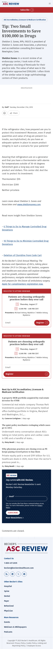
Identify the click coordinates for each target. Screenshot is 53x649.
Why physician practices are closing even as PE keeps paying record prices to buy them (24, 450)
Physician (8, 611)
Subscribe (24, 10)
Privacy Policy (20, 643)
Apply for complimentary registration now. (22, 284)
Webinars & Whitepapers (15, 627)
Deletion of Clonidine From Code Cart (23, 255)
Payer (6, 601)
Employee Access (34, 646)
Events (7, 622)
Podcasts (8, 632)
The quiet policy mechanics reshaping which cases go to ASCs (26, 426)
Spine (6, 591)
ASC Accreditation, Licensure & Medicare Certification (25, 20)
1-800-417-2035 (10, 563)
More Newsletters (14, 518)
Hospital (8, 586)
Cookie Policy (31, 643)
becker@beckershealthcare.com (19, 568)
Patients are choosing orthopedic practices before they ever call (26, 298)
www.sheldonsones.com (29, 204)
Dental (7, 596)
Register (40, 322)
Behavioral (9, 606)
